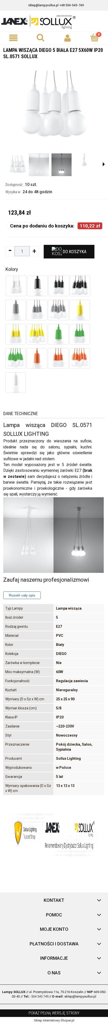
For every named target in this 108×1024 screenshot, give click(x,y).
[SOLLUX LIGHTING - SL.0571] (17, 164)
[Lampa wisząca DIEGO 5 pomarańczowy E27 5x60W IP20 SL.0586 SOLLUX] (80, 358)
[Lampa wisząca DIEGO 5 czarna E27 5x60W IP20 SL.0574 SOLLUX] (80, 286)
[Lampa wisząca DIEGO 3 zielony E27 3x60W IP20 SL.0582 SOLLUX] (80, 334)
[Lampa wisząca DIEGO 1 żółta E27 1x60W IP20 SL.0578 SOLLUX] (80, 310)
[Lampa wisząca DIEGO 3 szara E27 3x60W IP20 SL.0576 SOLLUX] (37, 310)
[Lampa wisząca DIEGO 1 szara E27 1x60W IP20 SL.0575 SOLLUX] (16, 310)
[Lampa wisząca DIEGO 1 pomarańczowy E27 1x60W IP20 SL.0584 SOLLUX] (37, 358)
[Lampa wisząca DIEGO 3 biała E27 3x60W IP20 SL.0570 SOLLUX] (16, 286)
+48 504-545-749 (72, 5)
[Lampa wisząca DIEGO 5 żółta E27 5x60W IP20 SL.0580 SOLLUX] (37, 334)
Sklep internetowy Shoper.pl (54, 1020)
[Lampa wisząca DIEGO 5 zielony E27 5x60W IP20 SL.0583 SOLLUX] (16, 358)
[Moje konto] (67, 38)
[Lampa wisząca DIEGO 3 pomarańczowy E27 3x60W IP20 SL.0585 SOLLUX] (58, 358)
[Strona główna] (54, 21)
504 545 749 (39, 996)
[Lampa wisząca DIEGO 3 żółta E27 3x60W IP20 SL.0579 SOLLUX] (16, 334)
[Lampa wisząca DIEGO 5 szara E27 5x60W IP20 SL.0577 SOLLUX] (58, 310)
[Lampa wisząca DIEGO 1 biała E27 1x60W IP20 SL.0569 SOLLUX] (16, 383)
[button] (13, 38)
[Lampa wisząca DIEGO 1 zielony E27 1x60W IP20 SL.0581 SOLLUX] (58, 334)
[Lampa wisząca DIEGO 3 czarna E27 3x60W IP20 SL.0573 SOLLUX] (59, 286)
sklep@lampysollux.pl (43, 5)
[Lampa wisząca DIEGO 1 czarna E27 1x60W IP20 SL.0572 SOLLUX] (37, 286)
